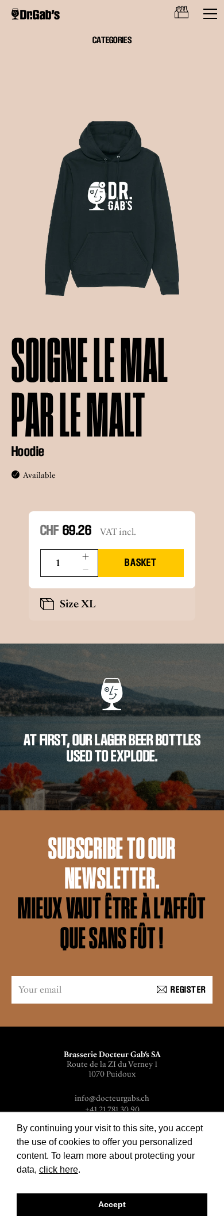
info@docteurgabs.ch (112, 1098)
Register (188, 989)
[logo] (35, 14)
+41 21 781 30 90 (112, 1110)
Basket (141, 562)
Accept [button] (112, 1204)
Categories (112, 40)
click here (58, 1169)
